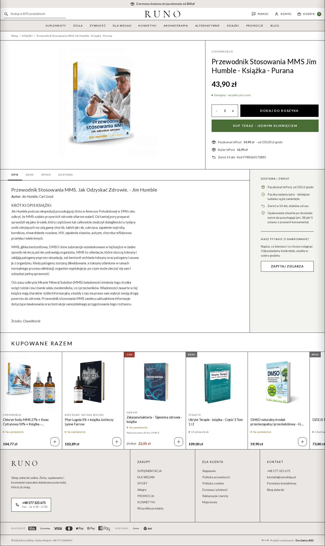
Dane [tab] (30, 174)
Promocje (255, 25)
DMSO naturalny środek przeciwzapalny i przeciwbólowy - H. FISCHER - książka (275, 422)
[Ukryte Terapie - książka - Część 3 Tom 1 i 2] (217, 383)
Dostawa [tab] (65, 174)
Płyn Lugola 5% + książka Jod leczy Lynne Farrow (89, 422)
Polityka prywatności (216, 477)
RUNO (164, 13)
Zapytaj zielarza (287, 266)
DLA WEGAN (146, 477)
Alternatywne (207, 25)
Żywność (98, 25)
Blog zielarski (275, 490)
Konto (286, 13)
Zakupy (143, 462)
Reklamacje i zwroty (215, 496)
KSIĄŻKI (27, 35)
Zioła (78, 25)
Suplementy (56, 25)
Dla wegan (122, 25)
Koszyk (311, 13)
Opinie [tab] (46, 174)
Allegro (142, 490)
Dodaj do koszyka (279, 110)
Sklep (14, 35)
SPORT (142, 483)
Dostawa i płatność (215, 490)
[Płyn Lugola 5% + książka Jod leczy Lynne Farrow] (93, 383)
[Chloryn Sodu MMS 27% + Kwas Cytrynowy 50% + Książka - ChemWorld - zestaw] (31, 383)
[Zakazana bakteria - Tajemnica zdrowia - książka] (155, 381)
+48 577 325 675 (278, 471)
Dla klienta (213, 462)
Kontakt (275, 462)
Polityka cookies (213, 483)
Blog (275, 25)
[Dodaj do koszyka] (54, 441)
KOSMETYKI (146, 502)
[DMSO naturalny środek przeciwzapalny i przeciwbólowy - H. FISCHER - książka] (279, 383)
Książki (233, 25)
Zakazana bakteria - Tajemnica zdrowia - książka (154, 419)
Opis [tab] (15, 174)
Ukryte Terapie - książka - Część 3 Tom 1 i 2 (216, 422)
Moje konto (209, 502)
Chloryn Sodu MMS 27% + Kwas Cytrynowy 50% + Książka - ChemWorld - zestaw (26, 422)
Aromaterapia (176, 25)
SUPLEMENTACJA (149, 471)
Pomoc (263, 13)
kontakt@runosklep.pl (281, 477)
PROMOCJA (145, 496)
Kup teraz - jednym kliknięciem (265, 126)
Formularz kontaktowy (281, 483)
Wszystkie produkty (150, 508)
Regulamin (209, 471)
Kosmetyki (147, 25)
